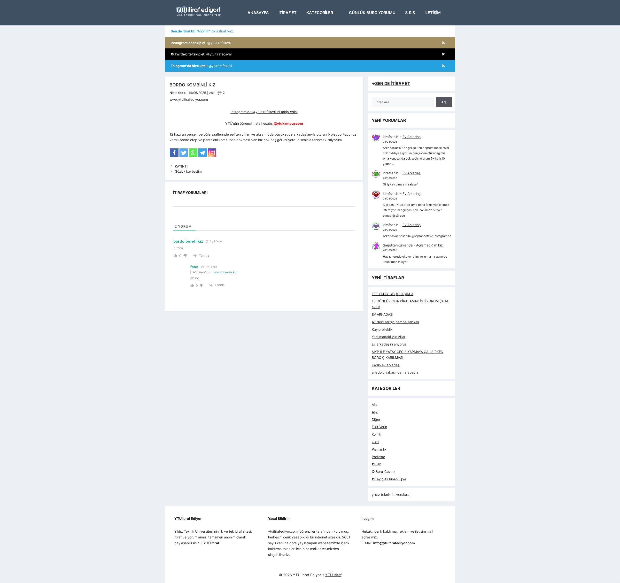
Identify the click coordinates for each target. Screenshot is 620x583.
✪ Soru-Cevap (383, 471)
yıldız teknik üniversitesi (390, 494)
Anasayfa (258, 12)
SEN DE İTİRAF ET (392, 83)
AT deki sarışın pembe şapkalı (395, 322)
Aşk (212, 93)
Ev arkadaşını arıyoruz (389, 344)
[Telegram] (202, 152)
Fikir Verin (379, 427)
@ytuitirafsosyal (201, 54)
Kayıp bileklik (382, 329)
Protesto (378, 457)
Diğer (376, 419)
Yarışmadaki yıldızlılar (388, 337)
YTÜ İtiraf (333, 575)
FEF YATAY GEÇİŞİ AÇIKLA (392, 294)
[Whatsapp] (193, 152)
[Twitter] (183, 152)
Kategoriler (319, 12)
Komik (376, 434)
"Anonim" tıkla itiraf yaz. (202, 31)
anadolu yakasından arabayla (395, 372)
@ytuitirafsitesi (201, 43)
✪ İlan (376, 464)
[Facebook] (174, 152)
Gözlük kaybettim (188, 171)
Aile (374, 404)
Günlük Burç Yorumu (372, 12)
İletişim (433, 12)
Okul (375, 442)
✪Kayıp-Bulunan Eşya (389, 479)
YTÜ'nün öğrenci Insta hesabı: (264, 123)
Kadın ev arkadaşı (386, 365)
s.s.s (410, 12)
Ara (444, 102)
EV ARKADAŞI (382, 314)
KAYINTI (181, 166)
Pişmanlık (379, 449)
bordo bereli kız (225, 272)
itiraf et (288, 12)
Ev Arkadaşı (412, 137)
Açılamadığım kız (429, 245)
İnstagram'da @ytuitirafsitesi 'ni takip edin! (264, 112)
